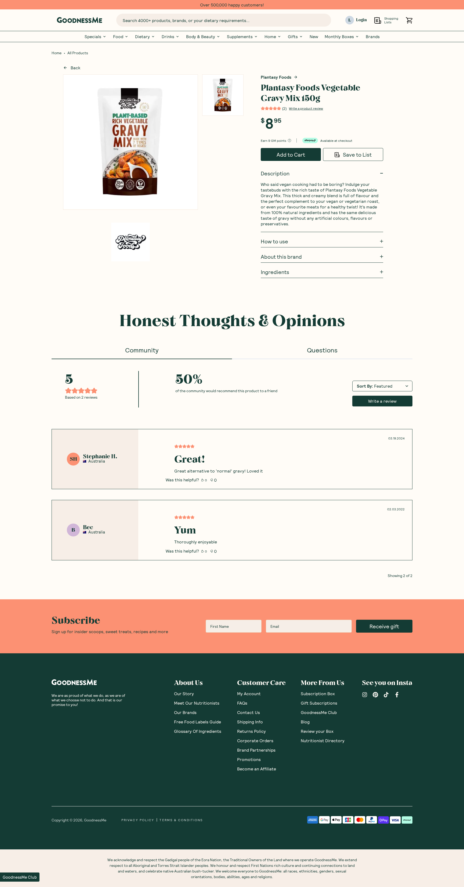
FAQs (242, 702)
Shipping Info (250, 721)
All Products (77, 53)
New (314, 36)
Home (270, 36)
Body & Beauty (200, 36)
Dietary (142, 36)
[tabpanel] (232, 468)
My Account (249, 693)
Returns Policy (251, 731)
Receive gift (384, 626)
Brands (373, 36)
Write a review (382, 400)
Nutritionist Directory (323, 740)
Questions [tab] (322, 350)
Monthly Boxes (339, 36)
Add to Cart (291, 154)
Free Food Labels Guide (197, 721)
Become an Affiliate (256, 768)
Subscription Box (318, 693)
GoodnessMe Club (319, 712)
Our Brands (185, 712)
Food (118, 36)
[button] (19, 877)
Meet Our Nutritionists (196, 702)
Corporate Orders (255, 740)
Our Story (184, 693)
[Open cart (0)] (409, 20)
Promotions (249, 759)
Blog (305, 721)
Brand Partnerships (256, 749)
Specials (93, 36)
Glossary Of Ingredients (197, 731)
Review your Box (317, 731)
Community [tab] (141, 350)
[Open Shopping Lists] (377, 20)
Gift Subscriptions (319, 702)
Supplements (240, 36)
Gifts (293, 36)
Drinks (168, 36)
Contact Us (248, 712)
